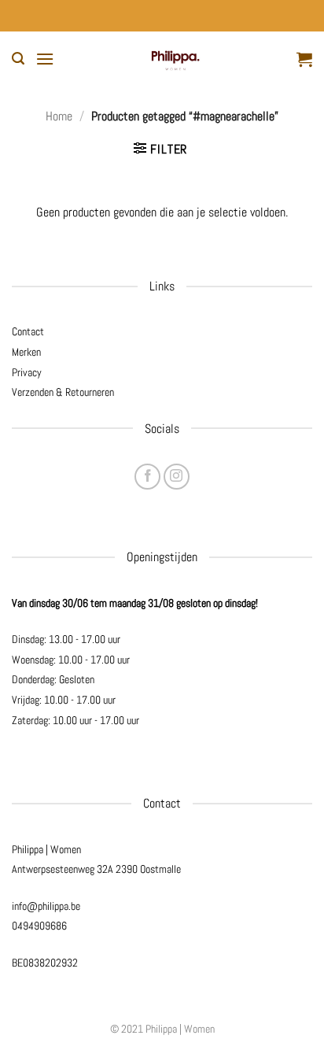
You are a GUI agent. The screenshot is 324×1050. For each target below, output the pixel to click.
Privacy (27, 372)
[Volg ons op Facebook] (147, 477)
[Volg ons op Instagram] (177, 477)
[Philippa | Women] (175, 59)
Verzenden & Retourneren (63, 392)
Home (59, 116)
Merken (26, 352)
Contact (28, 331)
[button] (18, 58)
